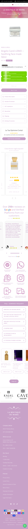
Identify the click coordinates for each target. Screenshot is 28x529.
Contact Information (8, 494)
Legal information (11, 524)
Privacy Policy (6, 477)
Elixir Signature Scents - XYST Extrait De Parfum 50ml (18, 365)
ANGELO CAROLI (5, 47)
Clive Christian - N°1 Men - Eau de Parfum (6, 364)
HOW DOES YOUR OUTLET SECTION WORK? (12, 322)
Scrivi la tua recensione (14, 139)
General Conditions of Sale (9, 484)
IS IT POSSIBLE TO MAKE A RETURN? (12, 340)
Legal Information (7, 498)
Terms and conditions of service (9, 522)
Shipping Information (8, 491)
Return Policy (6, 488)
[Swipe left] (10, 377)
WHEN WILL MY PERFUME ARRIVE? (12, 309)
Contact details (19, 524)
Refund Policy (13, 520)
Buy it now (14, 90)
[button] (3, 4)
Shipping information (22, 522)
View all (14, 381)
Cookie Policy (6, 481)
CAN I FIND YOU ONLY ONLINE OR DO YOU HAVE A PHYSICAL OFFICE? (12, 315)
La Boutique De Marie (13, 518)
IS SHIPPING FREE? (8, 328)
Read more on (14, 256)
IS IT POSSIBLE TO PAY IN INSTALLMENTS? (10, 334)
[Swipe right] (17, 377)
